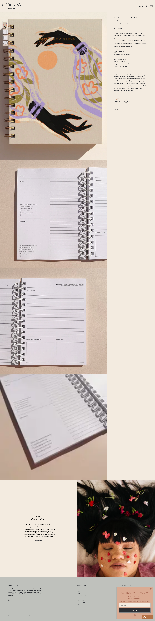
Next (115, 115)
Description (118, 28)
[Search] (147, 6)
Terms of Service (82, 595)
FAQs (79, 593)
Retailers (80, 591)
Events (79, 588)
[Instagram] (135, 615)
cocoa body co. (15, 615)
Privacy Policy (81, 602)
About (71, 6)
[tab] (119, 29)
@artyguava (131, 90)
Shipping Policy (82, 597)
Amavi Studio (31, 615)
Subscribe (134, 610)
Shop (77, 6)
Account (141, 6)
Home (64, 6)
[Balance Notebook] (5, 25)
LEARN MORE (39, 540)
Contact (92, 6)
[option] (5, 25)
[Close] (151, 589)
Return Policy (81, 600)
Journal (84, 6)
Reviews (116, 109)
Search (79, 604)
